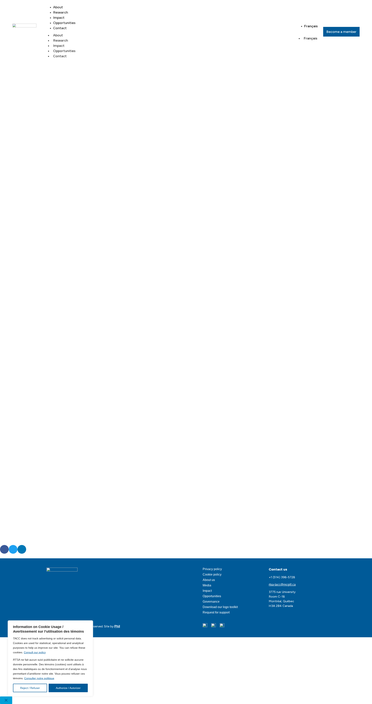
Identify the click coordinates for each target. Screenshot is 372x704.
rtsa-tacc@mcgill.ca (282, 584)
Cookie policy (212, 574)
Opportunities (64, 51)
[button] (4, 549)
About (58, 35)
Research (60, 40)
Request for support (216, 612)
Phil (117, 626)
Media (207, 585)
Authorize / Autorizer (68, 687)
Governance (211, 601)
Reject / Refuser (30, 687)
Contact (60, 28)
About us (209, 580)
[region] (50, 658)
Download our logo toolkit (220, 607)
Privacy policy (212, 569)
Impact (59, 46)
